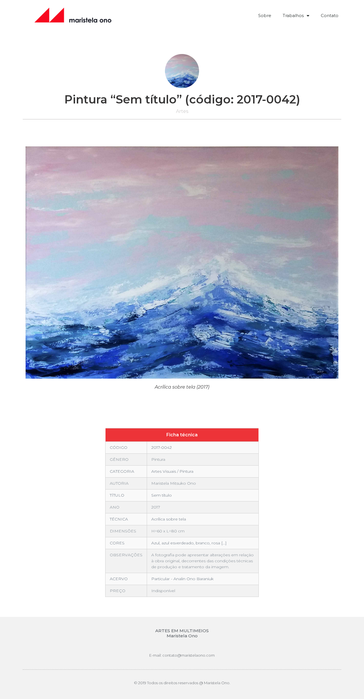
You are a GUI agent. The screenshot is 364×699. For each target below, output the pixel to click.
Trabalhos (293, 15)
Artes (182, 111)
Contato (329, 15)
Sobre (264, 15)
